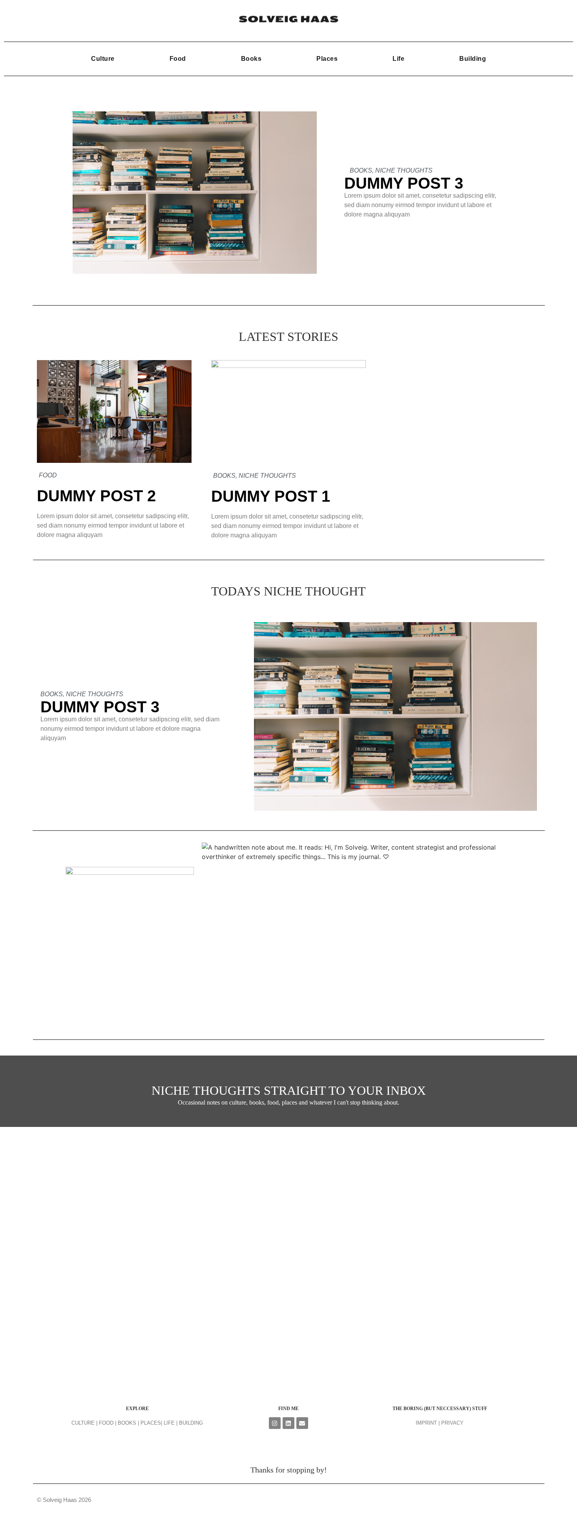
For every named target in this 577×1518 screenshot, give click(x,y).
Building (472, 58)
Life (398, 58)
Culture (103, 58)
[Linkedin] (288, 1423)
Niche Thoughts (404, 170)
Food (178, 58)
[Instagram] (275, 1423)
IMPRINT (426, 1423)
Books (251, 58)
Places (327, 58)
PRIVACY (452, 1423)
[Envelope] (302, 1423)
